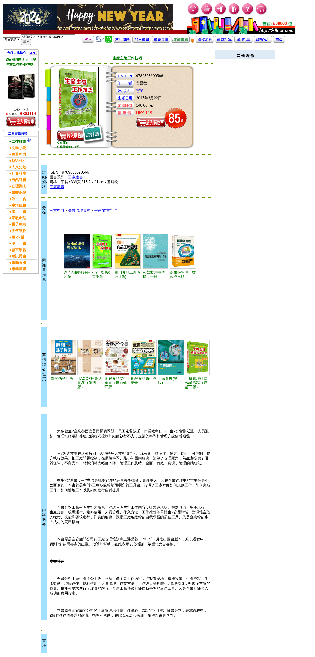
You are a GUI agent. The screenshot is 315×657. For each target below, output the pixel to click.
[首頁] (261, 14)
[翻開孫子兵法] (63, 357)
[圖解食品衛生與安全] (144, 357)
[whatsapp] (108, 41)
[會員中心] (234, 14)
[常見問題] (247, 14)
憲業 (139, 91)
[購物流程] (205, 41)
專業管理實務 (79, 210)
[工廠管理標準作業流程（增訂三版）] (197, 357)
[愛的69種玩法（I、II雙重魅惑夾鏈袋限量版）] (21, 86)
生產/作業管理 (105, 210)
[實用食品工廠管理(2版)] (128, 251)
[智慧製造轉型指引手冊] (156, 251)
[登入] (88, 41)
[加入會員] (220, 14)
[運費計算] (224, 41)
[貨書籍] (180, 41)
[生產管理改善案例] (102, 251)
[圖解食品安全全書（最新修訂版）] (117, 357)
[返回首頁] (279, 41)
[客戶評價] (99, 41)
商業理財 (57, 210)
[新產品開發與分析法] (77, 251)
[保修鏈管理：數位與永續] (183, 251)
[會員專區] (161, 41)
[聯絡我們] (263, 41)
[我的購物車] (207, 14)
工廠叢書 (75, 177)
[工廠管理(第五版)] (171, 357)
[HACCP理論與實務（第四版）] (90, 357)
